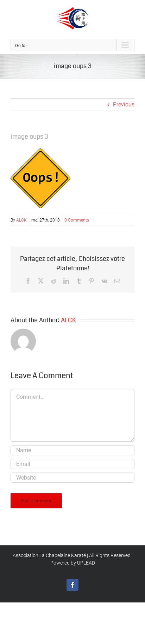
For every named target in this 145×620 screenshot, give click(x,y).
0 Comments (76, 220)
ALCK (21, 220)
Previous (123, 104)
